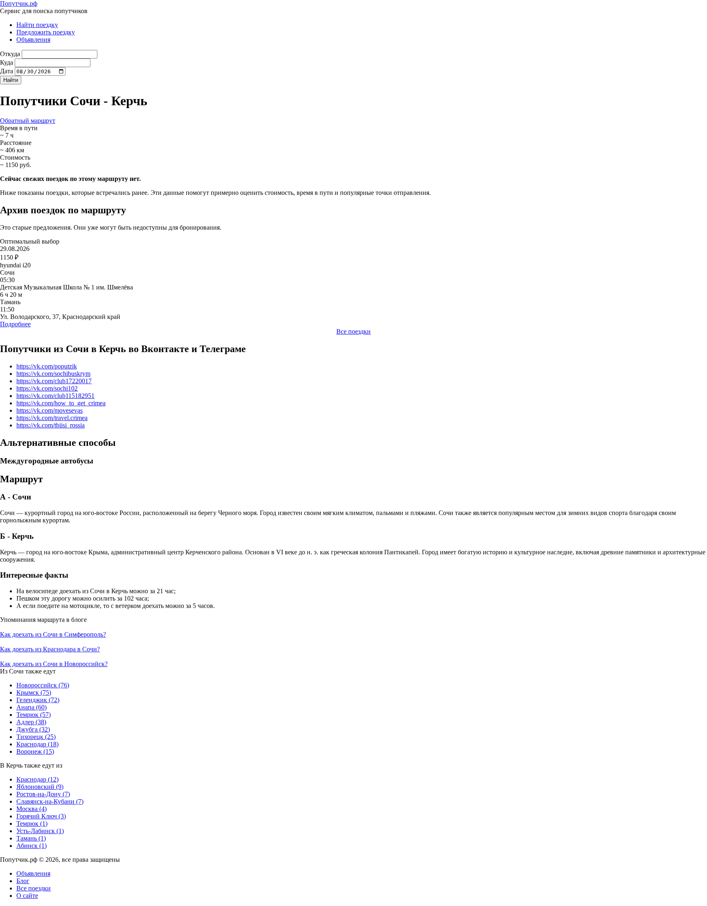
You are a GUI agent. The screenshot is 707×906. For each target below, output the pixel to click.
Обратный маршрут (27, 120)
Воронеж (35, 751)
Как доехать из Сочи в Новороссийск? (54, 663)
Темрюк (33, 714)
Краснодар (37, 744)
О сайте (27, 895)
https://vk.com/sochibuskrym (53, 373)
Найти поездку (37, 24)
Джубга (33, 729)
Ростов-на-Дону (43, 794)
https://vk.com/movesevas (49, 410)
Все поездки (353, 331)
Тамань (31, 838)
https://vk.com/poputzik (46, 366)
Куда (6, 62)
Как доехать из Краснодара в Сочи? (50, 649)
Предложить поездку (45, 32)
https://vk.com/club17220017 (54, 380)
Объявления (33, 39)
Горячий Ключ (41, 816)
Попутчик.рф (18, 3)
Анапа (31, 707)
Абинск (31, 845)
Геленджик (37, 699)
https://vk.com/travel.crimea (52, 417)
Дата (6, 71)
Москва (31, 808)
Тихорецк (36, 736)
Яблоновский (39, 786)
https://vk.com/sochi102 (47, 388)
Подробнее (15, 324)
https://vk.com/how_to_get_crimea (61, 403)
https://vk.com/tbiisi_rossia (50, 425)
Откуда (10, 53)
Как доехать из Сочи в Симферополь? (53, 634)
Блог (22, 880)
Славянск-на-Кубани (49, 801)
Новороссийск (42, 685)
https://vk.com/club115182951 (55, 395)
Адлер (31, 721)
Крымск (33, 692)
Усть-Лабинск (40, 830)
